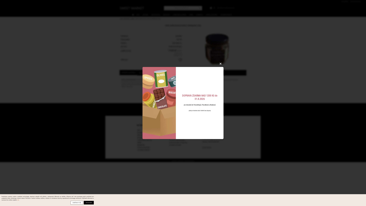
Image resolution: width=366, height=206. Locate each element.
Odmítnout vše (77, 202)
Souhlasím (89, 202)
